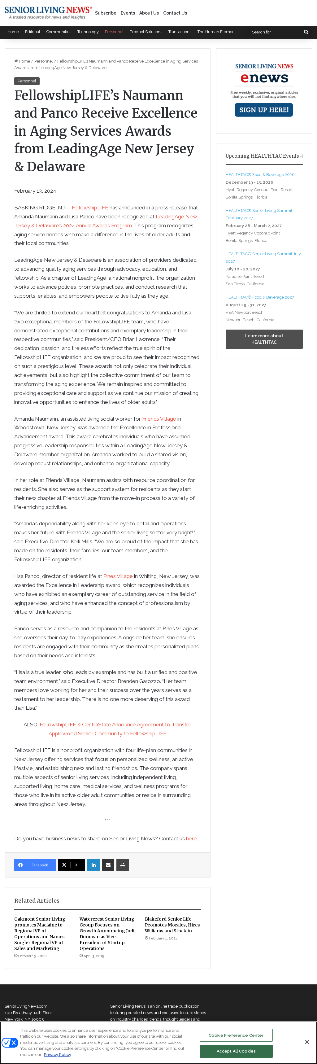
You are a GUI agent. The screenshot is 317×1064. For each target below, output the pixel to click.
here (191, 838)
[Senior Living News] (49, 13)
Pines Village (118, 576)
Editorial (32, 31)
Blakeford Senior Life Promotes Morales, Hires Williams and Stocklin (172, 925)
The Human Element (217, 31)
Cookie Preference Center (236, 1035)
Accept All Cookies (236, 1051)
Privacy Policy (57, 1054)
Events (128, 13)
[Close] (307, 1042)
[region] (158, 1042)
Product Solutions (146, 31)
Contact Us (175, 13)
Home (13, 31)
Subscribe (105, 13)
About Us (149, 13)
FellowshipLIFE (90, 207)
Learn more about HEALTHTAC (264, 339)
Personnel (114, 31)
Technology (88, 31)
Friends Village (159, 419)
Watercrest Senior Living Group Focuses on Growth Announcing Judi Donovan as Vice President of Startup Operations (107, 933)
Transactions (179, 31)
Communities (58, 31)
